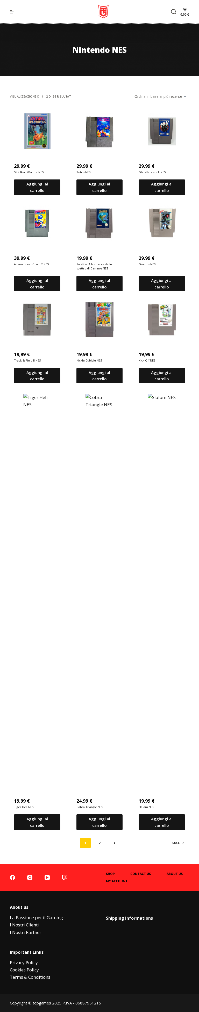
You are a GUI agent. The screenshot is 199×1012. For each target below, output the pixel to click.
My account (116, 881)
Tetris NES (83, 172)
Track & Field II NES (27, 360)
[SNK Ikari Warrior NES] (37, 131)
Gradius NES (147, 264)
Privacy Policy (24, 962)
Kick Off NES (147, 360)
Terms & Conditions (30, 977)
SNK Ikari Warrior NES (29, 172)
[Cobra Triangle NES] (99, 589)
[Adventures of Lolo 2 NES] (37, 223)
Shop (110, 874)
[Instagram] (29, 877)
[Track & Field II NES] (37, 319)
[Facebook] (12, 877)
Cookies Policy (24, 970)
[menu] (12, 12)
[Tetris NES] (99, 131)
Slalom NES (146, 807)
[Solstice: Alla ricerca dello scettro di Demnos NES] (99, 223)
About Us (175, 874)
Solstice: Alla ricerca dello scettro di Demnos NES (94, 266)
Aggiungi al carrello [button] (37, 187)
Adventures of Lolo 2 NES (31, 264)
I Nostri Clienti (24, 925)
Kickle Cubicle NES (89, 360)
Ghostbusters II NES (152, 172)
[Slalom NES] (162, 589)
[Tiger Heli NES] (37, 589)
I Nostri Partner (25, 932)
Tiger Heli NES (23, 807)
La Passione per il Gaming (36, 917)
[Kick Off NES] (162, 319)
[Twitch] (64, 877)
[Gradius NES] (162, 223)
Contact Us (140, 874)
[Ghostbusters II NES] (162, 131)
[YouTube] (47, 877)
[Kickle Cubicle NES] (99, 319)
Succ (176, 843)
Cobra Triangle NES (89, 807)
